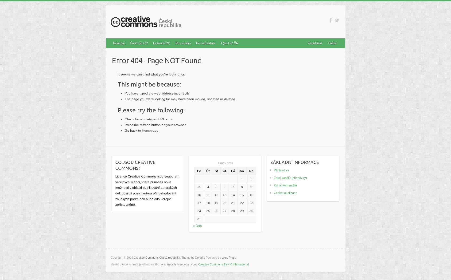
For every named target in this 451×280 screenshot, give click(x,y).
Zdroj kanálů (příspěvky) (290, 178)
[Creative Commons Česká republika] (146, 23)
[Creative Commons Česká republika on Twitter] (337, 20)
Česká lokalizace (285, 193)
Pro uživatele (205, 43)
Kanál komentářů (285, 185)
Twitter (333, 43)
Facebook (315, 43)
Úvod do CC (139, 43)
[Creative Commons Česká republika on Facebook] (330, 20)
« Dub (197, 226)
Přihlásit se (281, 170)
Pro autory (183, 43)
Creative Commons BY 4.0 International (223, 264)
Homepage (150, 130)
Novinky (119, 43)
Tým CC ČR (229, 43)
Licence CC (161, 43)
